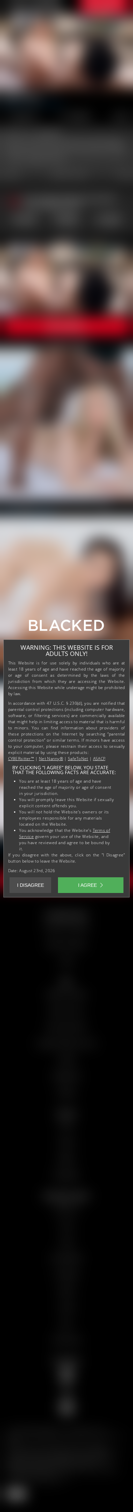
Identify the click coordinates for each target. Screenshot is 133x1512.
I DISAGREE (30, 885)
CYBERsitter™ (21, 758)
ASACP (99, 758)
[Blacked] (66, 628)
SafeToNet (78, 758)
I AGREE (87, 885)
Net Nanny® (51, 758)
